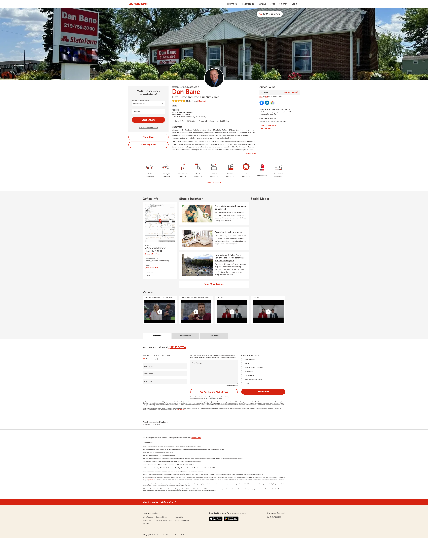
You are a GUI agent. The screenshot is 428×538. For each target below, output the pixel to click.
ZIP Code (136, 112)
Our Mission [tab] (185, 336)
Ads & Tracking (148, 517)
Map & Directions (153, 254)
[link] (138, 4)
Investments (248, 4)
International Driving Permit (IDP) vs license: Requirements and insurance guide (230, 258)
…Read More (251, 153)
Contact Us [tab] (157, 336)
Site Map (146, 523)
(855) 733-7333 (180, 409)
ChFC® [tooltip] (174, 106)
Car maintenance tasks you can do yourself (230, 207)
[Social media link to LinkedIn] (267, 103)
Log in (294, 4)
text (266, 97)
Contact (283, 4)
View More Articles (214, 284)
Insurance (232, 4)
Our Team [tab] (214, 336)
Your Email (149, 359)
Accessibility (179, 517)
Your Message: (197, 363)
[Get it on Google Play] (231, 518)
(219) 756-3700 (151, 268)
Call (260, 97)
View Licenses (265, 128)
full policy (151, 479)
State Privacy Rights (182, 520)
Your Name (148, 366)
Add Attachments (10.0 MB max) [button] (214, 392)
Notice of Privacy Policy (164, 520)
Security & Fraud (161, 517)
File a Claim (148, 137)
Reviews (262, 4)
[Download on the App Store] (216, 518)
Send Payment (148, 145)
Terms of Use (147, 520)
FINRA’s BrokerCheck (267, 125)
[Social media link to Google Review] (272, 103)
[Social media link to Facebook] (261, 103)
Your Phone (162, 359)
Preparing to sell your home (228, 232)
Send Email (263, 392)
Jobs (272, 4)
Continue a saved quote (148, 127)
